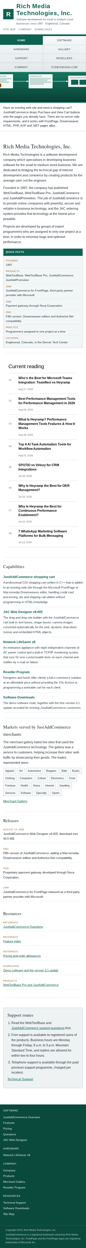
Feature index (12, 941)
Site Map (9, 29)
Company (25, 29)
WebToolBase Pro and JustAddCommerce (31, 985)
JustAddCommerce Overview (21, 1117)
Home (21, 40)
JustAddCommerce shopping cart (29, 577)
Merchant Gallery (15, 801)
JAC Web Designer (15, 1139)
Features (9, 1122)
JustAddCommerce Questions (23, 926)
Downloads (43, 29)
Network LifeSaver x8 (19, 642)
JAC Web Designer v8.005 (23, 612)
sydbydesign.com (64, 67)
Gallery (64, 49)
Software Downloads (19, 697)
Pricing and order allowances (22, 956)
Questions (9, 1134)
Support (21, 58)
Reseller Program (16, 672)
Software (64, 40)
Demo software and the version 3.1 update (30, 970)
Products (8, 1176)
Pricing (7, 1128)
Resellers (64, 58)
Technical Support (20, 1079)
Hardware (21, 49)
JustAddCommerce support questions (38, 1028)
